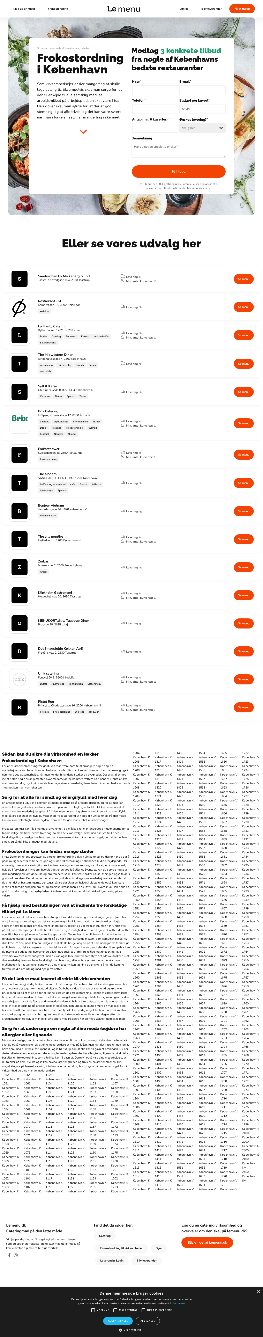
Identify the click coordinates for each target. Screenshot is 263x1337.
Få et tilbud (242, 9)
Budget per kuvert (194, 100)
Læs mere (179, 1303)
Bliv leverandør (211, 9)
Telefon (139, 100)
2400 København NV (249, 1163)
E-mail (185, 81)
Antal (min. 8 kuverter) (150, 119)
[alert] (131, 1312)
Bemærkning (142, 138)
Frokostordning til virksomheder (121, 1248)
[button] (131, 1330)
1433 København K (185, 885)
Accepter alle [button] (118, 1321)
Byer (159, 1248)
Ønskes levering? (193, 120)
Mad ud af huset (24, 9)
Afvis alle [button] (148, 1321)
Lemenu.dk (55, 48)
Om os (184, 9)
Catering (105, 1236)
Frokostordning (58, 9)
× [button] (258, 1291)
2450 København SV (249, 1176)
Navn (137, 81)
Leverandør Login (111, 1261)
